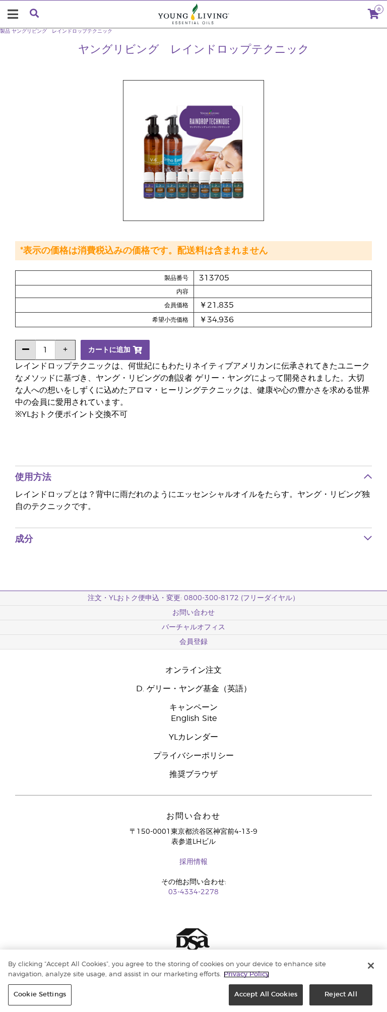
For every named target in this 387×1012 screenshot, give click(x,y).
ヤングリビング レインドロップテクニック (62, 31)
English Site (194, 718)
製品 (5, 31)
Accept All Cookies (265, 994)
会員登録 (193, 641)
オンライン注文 (193, 670)
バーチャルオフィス (193, 627)
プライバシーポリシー (193, 756)
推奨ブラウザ (193, 774)
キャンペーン (193, 707)
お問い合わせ (193, 612)
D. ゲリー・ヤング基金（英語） (193, 689)
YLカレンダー (193, 737)
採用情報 (193, 861)
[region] (193, 981)
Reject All (341, 994)
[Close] (371, 966)
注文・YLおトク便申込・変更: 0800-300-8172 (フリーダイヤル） (193, 598)
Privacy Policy (246, 974)
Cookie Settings (40, 994)
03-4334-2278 (193, 892)
